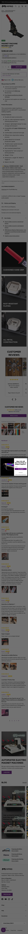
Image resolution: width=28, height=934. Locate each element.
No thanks (21, 472)
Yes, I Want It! (20, 469)
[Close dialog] (26, 459)
